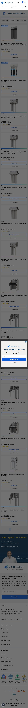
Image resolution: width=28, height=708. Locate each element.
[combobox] (12, 7)
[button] (23, 7)
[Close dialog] (26, 342)
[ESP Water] (7, 3)
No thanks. (14, 362)
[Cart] (22, 2)
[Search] (25, 7)
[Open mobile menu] (25, 2)
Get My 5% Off (14, 359)
